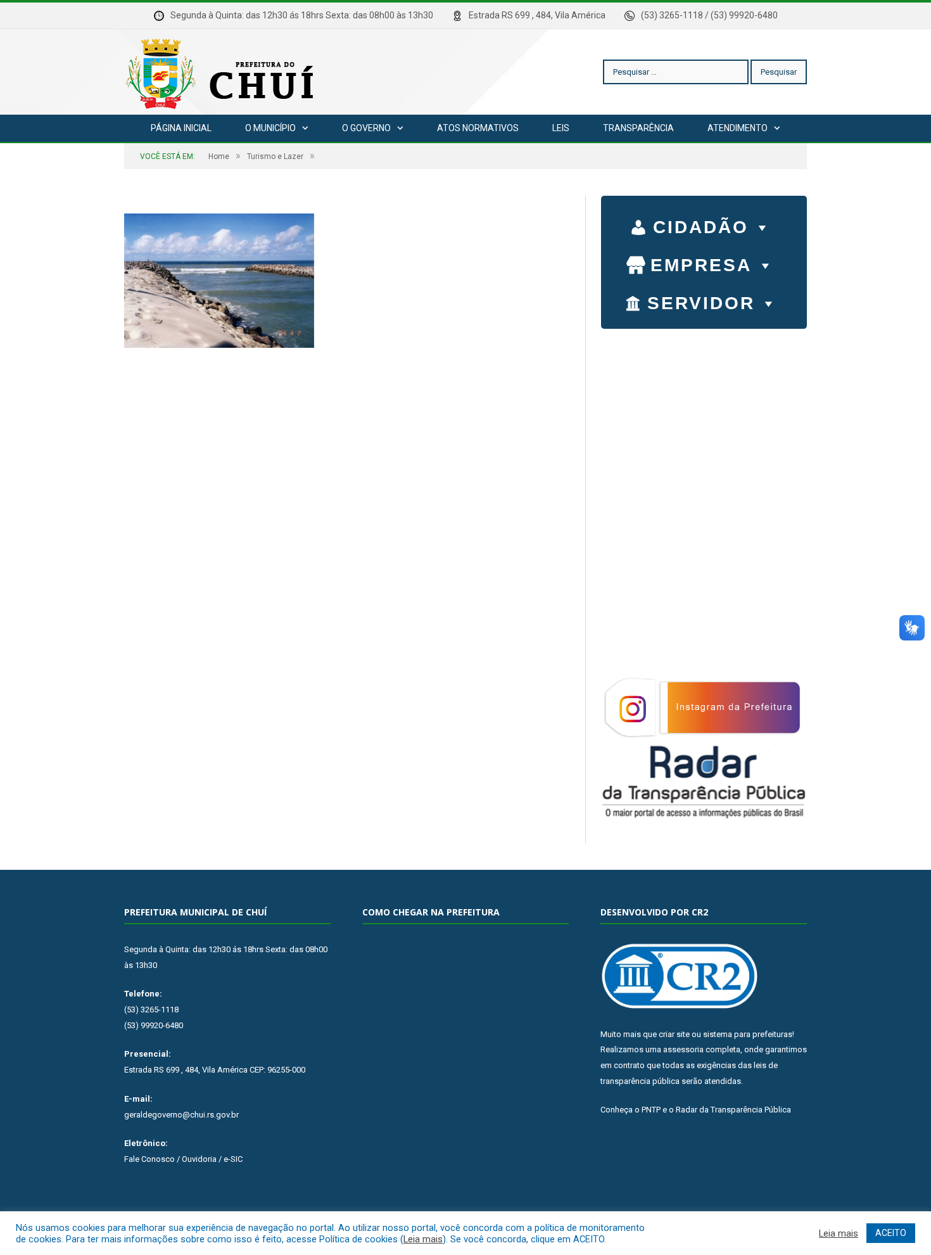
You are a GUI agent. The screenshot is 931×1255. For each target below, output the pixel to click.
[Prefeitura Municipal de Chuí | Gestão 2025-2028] (222, 72)
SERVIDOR (701, 303)
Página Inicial (181, 128)
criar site (674, 1034)
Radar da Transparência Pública (733, 1109)
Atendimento (737, 128)
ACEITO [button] (890, 1233)
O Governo (366, 128)
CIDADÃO (701, 227)
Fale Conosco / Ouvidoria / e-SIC (183, 1159)
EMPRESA (701, 265)
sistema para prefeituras (747, 1034)
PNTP (651, 1109)
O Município (270, 128)
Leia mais (423, 1239)
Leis (560, 128)
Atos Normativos (478, 128)
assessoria (683, 1049)
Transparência (638, 128)
